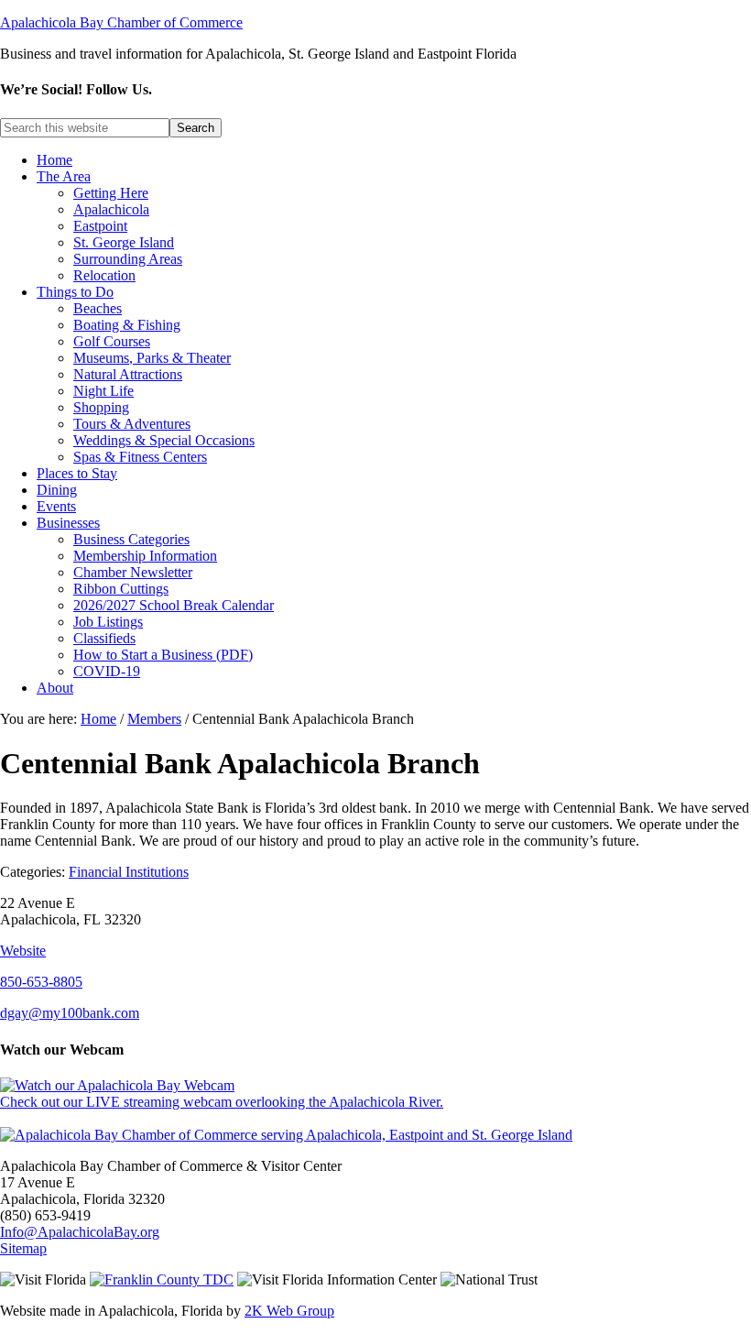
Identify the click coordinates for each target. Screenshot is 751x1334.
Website (23, 950)
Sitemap (23, 1248)
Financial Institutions (129, 872)
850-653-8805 (41, 982)
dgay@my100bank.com (69, 1013)
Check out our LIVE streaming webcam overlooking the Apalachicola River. (221, 1102)
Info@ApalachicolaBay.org (79, 1232)
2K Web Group (289, 1310)
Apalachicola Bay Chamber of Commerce (121, 22)
